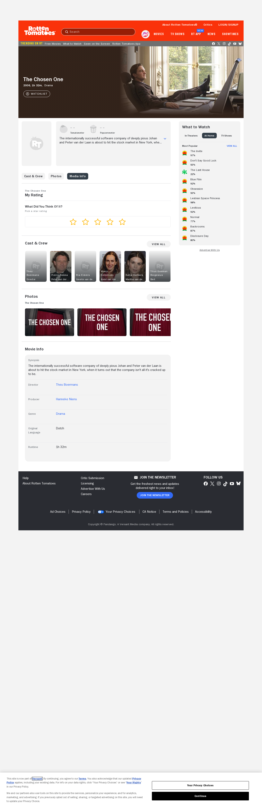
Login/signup (228, 24)
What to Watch (72, 43)
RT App (196, 34)
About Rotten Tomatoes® (180, 24)
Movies (159, 34)
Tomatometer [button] (77, 133)
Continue (200, 796)
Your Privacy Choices (120, 511)
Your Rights (133, 782)
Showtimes (230, 34)
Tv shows (178, 34)
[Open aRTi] (145, 34)
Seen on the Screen (97, 43)
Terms (82, 778)
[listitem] (209, 152)
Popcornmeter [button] (107, 133)
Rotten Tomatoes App (126, 43)
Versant (37, 778)
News (212, 34)
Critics (207, 24)
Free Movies (53, 43)
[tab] (191, 136)
